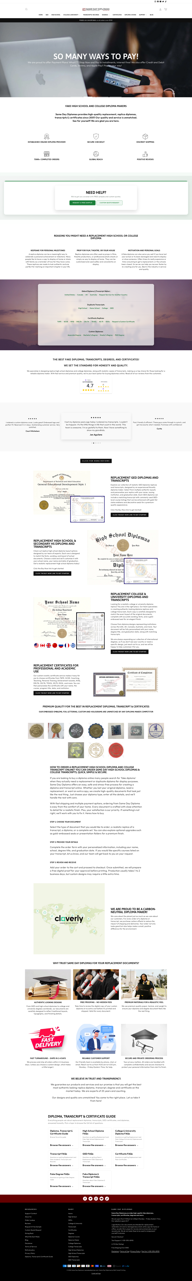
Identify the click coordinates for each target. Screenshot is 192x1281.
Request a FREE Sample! (82, 203)
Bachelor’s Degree (91, 335)
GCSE (66, 322)
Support (142, 15)
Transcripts (72, 1227)
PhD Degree (119, 335)
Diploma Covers (130, 15)
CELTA (86, 322)
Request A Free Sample (33, 1227)
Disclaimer (28, 1243)
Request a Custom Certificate (123, 322)
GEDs (70, 1220)
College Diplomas (74, 1243)
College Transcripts (75, 1247)
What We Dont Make (32, 1237)
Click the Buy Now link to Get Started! (129, 515)
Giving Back (29, 1233)
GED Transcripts (74, 1260)
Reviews (28, 1223)
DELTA (79, 322)
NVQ (72, 322)
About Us (28, 1217)
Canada (80, 295)
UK (86, 295)
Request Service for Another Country (113, 295)
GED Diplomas (73, 1257)
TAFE (59, 322)
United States (70, 295)
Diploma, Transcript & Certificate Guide (39, 1257)
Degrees (105, 15)
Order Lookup (30, 1220)
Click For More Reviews (96, 461)
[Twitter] (90, 1199)
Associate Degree (74, 335)
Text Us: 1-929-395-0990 (150, 1251)
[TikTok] (107, 1199)
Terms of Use (124, 1251)
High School (55, 15)
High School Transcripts (76, 1253)
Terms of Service (31, 1247)
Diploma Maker (73, 1240)
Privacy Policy (30, 1253)
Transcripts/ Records (91, 15)
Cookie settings (96, 1273)
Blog (151, 15)
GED (47, 15)
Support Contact (31, 1213)
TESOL (94, 322)
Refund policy (30, 1250)
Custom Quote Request (109, 203)
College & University (71, 15)
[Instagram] (96, 1199)
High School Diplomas (76, 1250)
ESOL (108, 322)
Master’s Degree (106, 335)
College (105, 308)
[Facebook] (85, 1199)
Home (41, 15)
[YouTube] (102, 1199)
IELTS (101, 322)
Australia (93, 295)
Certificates (117, 15)
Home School (95, 308)
